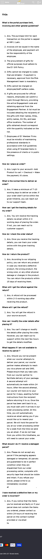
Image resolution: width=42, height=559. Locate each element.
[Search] (33, 2)
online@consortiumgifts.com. (23, 523)
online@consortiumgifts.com (22, 487)
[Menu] (1, 2)
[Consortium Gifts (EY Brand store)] (21, 2)
